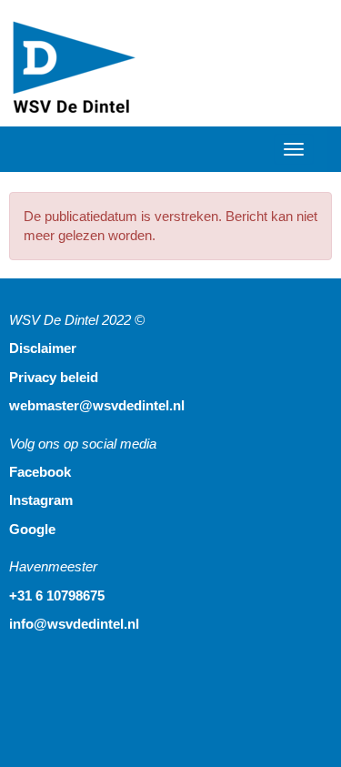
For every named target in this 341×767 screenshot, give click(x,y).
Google (32, 529)
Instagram (41, 500)
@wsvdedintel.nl (97, 405)
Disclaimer (42, 348)
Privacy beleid (53, 377)
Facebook (40, 471)
